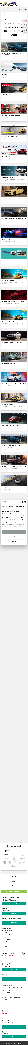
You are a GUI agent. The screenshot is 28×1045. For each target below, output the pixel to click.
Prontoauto (14, 885)
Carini (14, 881)
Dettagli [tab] (11, 506)
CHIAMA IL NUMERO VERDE (14, 891)
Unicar (14, 876)
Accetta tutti (14, 531)
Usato (15, 4)
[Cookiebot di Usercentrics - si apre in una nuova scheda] (20, 502)
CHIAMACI (14, 913)
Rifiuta (14, 541)
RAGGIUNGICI (14, 903)
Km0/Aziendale (6, 4)
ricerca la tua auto (12, 1043)
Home (20, 9)
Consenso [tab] (4, 506)
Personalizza (13, 536)
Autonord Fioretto (14, 872)
